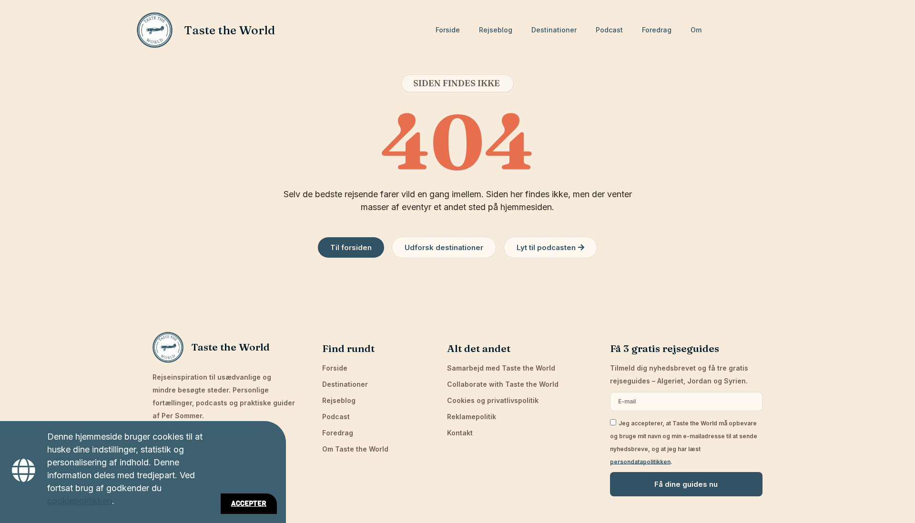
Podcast (609, 30)
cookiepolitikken (79, 501)
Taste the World (229, 30)
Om (696, 30)
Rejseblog (495, 30)
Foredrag (656, 30)
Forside (448, 30)
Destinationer (554, 30)
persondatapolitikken (640, 461)
